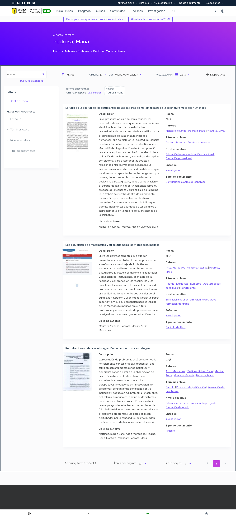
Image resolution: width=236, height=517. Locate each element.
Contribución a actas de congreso (186, 181)
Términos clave (125, 3)
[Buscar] (216, 11)
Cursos (100, 11)
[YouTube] (28, 3)
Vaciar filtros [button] (94, 92)
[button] (207, 463)
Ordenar (94, 74)
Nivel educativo (163, 3)
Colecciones (213, 3)
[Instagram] (23, 3)
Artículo (170, 430)
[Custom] (29, 513)
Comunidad (117, 11)
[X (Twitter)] (13, 3)
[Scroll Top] (206, 513)
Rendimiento (188, 287)
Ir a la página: (174, 463)
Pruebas (181, 142)
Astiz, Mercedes (175, 267)
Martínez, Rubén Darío (200, 371)
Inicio (59, 11)
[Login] (222, 11)
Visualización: (165, 74)
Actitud (170, 142)
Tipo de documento (189, 3)
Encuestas (182, 283)
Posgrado (84, 11)
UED (173, 11)
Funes (69, 11)
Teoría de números (199, 142)
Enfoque (144, 3)
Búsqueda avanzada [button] (32, 80)
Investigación (156, 11)
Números (195, 283)
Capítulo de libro (175, 327)
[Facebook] (18, 3)
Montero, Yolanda (176, 130)
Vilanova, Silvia (216, 130)
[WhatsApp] (33, 3)
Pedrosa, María (196, 130)
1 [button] (216, 463)
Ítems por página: (125, 463)
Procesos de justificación (191, 387)
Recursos (137, 11)
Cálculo (170, 387)
